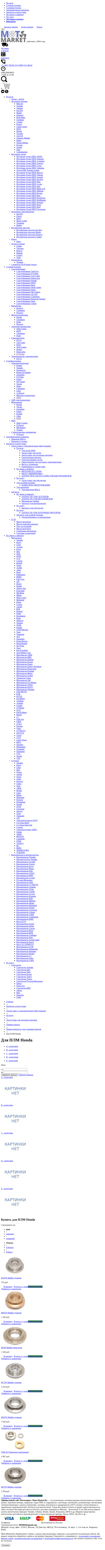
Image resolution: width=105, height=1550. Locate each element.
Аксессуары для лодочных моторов (37, 455)
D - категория (12, 1057)
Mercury (19, 104)
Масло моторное (23, 522)
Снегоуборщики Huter (26, 290)
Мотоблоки (16, 306)
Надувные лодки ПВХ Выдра (29, 193)
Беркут (19, 251)
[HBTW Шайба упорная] (15, 1310)
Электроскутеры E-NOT (27, 820)
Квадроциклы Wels (24, 882)
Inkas (18, 241)
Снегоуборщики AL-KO (27, 294)
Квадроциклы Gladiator (26, 935)
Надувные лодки (18, 154)
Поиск (39, 27)
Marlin (19, 113)
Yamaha (19, 106)
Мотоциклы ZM (23, 680)
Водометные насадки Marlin (28, 232)
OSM (18, 997)
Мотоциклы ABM (24, 655)
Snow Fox (20, 986)
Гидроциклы (16, 260)
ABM (18, 788)
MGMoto (20, 593)
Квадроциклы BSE (24, 898)
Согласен (5, 1545)
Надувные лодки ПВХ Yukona (29, 175)
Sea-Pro (19, 111)
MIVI (18, 742)
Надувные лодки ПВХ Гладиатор (31, 209)
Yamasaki (20, 634)
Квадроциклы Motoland (26, 905)
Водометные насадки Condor (29, 237)
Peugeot (19, 800)
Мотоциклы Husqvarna (26, 669)
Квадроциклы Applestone (27, 917)
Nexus (19, 772)
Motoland (20, 600)
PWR (18, 614)
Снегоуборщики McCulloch (28, 292)
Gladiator (20, 120)
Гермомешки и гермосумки (33, 467)
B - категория (12, 1050)
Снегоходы (16, 965)
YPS (18, 758)
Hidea (18, 140)
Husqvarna (20, 352)
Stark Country (22, 423)
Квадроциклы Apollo (25, 892)
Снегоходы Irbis (23, 970)
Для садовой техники (25, 483)
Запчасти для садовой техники (29, 515)
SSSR (18, 625)
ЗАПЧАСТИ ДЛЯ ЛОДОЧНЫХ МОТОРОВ (41, 513)
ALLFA (19, 136)
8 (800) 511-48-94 (25, 65)
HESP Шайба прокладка (11, 1348)
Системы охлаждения (25, 533)
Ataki (18, 570)
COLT (19, 724)
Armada (19, 703)
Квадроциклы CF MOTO (27, 885)
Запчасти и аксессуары (16, 12)
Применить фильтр (9, 1075)
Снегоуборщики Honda (26, 280)
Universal (20, 809)
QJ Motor (20, 708)
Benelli (19, 563)
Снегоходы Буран (24, 974)
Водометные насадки (20, 228)
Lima (18, 793)
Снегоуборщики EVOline (27, 274)
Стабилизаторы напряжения (23, 432)
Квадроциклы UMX (25, 960)
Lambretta (20, 839)
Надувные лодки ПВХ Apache (29, 177)
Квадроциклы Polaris (25, 908)
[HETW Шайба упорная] (15, 1485)
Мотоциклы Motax (24, 673)
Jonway (19, 811)
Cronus (19, 561)
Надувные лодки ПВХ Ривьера (30, 159)
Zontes (19, 832)
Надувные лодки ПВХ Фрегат (29, 173)
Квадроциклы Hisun (25, 926)
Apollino (20, 701)
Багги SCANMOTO (25, 944)
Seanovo (19, 115)
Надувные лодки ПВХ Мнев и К (30, 189)
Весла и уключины (30, 464)
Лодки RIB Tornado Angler (27, 170)
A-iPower (20, 393)
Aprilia (19, 568)
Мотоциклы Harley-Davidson (28, 666)
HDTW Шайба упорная (11, 1417)
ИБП (13, 421)
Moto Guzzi (21, 598)
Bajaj (18, 572)
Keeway (19, 781)
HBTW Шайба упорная (11, 1313)
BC (17, 846)
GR (17, 581)
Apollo (19, 607)
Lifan (18, 391)
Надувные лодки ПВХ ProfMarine (31, 200)
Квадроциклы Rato (24, 938)
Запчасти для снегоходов (32, 508)
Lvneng (19, 827)
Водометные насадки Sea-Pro (29, 230)
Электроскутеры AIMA (26, 830)
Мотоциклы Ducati (24, 662)
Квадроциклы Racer (25, 942)
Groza (18, 735)
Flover (19, 216)
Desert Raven (21, 641)
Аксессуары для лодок (31, 453)
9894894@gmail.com (28, 1525)
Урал (18, 648)
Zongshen (20, 375)
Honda (19, 131)
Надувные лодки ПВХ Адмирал (30, 161)
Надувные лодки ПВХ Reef (28, 207)
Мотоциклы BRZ (24, 657)
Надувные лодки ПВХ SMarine (30, 191)
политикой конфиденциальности (58, 1538)
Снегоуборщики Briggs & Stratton (30, 299)
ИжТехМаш (21, 712)
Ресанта (19, 313)
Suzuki (19, 147)
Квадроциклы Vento (25, 889)
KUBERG (20, 699)
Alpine (19, 990)
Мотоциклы (16, 538)
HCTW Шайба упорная (11, 1382)
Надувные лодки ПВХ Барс (28, 195)
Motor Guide (21, 221)
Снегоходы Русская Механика (29, 981)
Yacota (19, 384)
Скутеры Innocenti (24, 825)
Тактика (20, 248)
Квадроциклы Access (25, 894)
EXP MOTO (21, 692)
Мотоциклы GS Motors (26, 683)
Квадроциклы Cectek (25, 878)
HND (18, 398)
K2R (18, 694)
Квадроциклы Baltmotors (27, 949)
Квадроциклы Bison (25, 869)
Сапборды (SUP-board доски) (24, 264)
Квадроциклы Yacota (25, 864)
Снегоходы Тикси (24, 979)
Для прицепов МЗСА (31, 490)
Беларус (19, 308)
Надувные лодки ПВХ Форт (28, 205)
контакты (5, 58)
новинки (10, 1234)
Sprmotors (20, 751)
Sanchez (19, 745)
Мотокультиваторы (19, 315)
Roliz (18, 618)
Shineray (20, 620)
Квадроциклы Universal (26, 910)
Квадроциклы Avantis (25, 862)
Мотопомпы (16, 402)
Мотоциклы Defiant (24, 660)
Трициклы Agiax (23, 678)
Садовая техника (13, 5)
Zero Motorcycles (23, 653)
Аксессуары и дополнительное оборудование (31, 446)
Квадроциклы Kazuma (26, 896)
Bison (18, 602)
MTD (18, 331)
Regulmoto (20, 616)
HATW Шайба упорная (11, 1278)
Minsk (19, 595)
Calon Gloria (21, 127)
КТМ (18, 556)
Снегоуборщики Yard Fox (27, 271)
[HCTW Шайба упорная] (15, 1380)
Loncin (19, 604)
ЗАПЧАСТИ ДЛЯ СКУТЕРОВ (35, 496)
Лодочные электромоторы (22, 212)
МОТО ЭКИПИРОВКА (32, 473)
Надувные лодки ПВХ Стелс (29, 166)
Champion (20, 310)
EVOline (20, 377)
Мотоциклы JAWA (24, 685)
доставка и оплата (5, 49)
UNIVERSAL (22, 630)
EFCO (19, 340)
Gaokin (19, 705)
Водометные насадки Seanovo (29, 235)
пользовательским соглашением (28, 1538)
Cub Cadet (20, 343)
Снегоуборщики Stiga (25, 301)
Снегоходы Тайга (24, 977)
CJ (17, 717)
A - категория (12, 1046)
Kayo (18, 549)
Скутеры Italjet (22, 823)
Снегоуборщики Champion (28, 297)
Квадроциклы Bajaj (24, 931)
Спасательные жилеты (31, 457)
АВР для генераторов (20, 400)
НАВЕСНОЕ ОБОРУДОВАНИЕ (36, 485)
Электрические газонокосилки (24, 356)
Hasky (19, 584)
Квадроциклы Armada (26, 887)
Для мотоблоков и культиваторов (36, 517)
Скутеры (15, 761)
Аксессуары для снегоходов (34, 480)
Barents (19, 253)
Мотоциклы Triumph (25, 689)
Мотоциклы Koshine (25, 671)
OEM (18, 722)
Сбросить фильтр (25, 1075)
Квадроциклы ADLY (25, 873)
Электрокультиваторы (21, 326)
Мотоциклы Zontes (24, 676)
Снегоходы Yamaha (24, 967)
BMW (19, 577)
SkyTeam (20, 646)
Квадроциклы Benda (25, 954)
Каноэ (14, 239)
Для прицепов (22, 487)
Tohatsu (19, 108)
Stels (18, 150)
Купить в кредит (35, 1287)
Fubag (19, 379)
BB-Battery (21, 428)
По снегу (10, 17)
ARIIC (19, 834)
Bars (18, 993)
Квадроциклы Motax (25, 903)
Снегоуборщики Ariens (26, 303)
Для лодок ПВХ (28, 450)
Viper (18, 813)
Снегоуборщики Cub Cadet (28, 276)
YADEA (20, 843)
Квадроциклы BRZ (24, 933)
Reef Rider (20, 117)
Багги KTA (21, 921)
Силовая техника (13, 8)
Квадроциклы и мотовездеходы (25, 855)
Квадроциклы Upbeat (25, 912)
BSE (18, 609)
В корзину (8, 1287)
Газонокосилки (17, 338)
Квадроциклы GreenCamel (27, 940)
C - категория (12, 1053)
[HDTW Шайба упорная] (15, 1415)
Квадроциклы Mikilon (25, 901)
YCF (18, 558)
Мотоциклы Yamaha (30, 501)
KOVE (19, 696)
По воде (9, 3)
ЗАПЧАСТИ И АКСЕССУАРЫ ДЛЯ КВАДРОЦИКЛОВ (46, 476)
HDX (18, 129)
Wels (18, 554)
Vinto (18, 728)
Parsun (19, 124)
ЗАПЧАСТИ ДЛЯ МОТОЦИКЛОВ (37, 499)
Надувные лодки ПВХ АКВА (29, 156)
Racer (18, 542)
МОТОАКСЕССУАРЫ (31, 471)
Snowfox (20, 995)
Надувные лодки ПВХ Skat (28, 186)
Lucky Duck (21, 740)
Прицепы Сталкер (19, 441)
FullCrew (20, 719)
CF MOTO (21, 731)
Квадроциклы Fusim (25, 924)
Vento (18, 565)
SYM (18, 807)
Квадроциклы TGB (24, 947)
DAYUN (20, 733)
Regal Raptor (21, 643)
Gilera (18, 784)
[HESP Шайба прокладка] (15, 1345)
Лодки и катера (18, 244)
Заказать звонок (11, 27)
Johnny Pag (21, 588)
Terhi (18, 258)
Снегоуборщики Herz (25, 285)
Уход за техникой (23, 526)
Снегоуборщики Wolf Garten (28, 287)
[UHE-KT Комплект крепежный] (15, 1450)
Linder (19, 246)
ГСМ (13, 519)
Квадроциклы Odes (24, 958)
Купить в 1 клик (21, 1287)
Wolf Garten (21, 329)
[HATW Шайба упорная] (15, 1276)
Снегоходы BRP (23, 988)
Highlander (20, 747)
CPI (18, 818)
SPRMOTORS (22, 850)
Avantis (19, 547)
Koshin (19, 414)
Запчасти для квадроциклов (34, 503)
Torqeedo (20, 223)
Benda (19, 715)
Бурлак (19, 145)
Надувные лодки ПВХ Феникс (29, 202)
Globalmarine (21, 152)
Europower (20, 370)
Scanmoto (20, 749)
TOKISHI (20, 853)
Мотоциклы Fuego (24, 664)
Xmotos (19, 623)
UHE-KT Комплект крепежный (15, 1452)
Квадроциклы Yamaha (26, 857)
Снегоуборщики (18, 269)
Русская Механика (24, 880)
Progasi (19, 611)
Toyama (19, 133)
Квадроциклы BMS (24, 919)
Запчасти (15, 492)
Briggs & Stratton (23, 372)
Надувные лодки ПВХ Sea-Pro (29, 179)
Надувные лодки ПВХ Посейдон (30, 198)
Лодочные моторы (19, 101)
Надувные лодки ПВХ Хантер (29, 163)
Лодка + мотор (17, 99)
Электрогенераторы (20, 363)
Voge (18, 632)
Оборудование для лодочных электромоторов (41, 462)
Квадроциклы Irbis (24, 871)
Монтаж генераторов (25, 395)
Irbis (18, 552)
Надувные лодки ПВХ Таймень (30, 168)
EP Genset (20, 382)
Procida (19, 726)
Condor (19, 122)
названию (10, 1238)
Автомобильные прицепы (17, 10)
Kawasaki (20, 591)
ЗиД (18, 637)
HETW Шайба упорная (11, 1487)
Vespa (18, 777)
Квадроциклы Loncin (25, 928)
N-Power (20, 425)
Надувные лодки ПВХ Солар (29, 184)
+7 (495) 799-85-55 (9, 65)
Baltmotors (20, 575)
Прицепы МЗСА (18, 439)
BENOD (20, 836)
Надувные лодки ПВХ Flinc (28, 182)
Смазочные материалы (26, 531)
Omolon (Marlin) (23, 138)
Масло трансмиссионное (27, 524)
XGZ (18, 710)
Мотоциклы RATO (24, 687)
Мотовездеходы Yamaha (26, 859)
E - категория (12, 1061)
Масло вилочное (23, 529)
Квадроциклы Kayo (25, 866)
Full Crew (20, 579)
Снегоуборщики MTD (26, 283)
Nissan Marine (22, 143)
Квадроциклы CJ (23, 956)
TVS (18, 754)
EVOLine (20, 354)
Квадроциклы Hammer (26, 951)
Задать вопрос (27, 27)
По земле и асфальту (15, 15)
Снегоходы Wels (23, 972)
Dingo (19, 983)
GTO (18, 738)
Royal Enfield (22, 650)
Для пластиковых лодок (32, 460)
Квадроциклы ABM (25, 915)
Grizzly (19, 255)
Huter (18, 322)
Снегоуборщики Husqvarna (28, 278)
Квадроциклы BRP (24, 875)
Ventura (19, 430)
